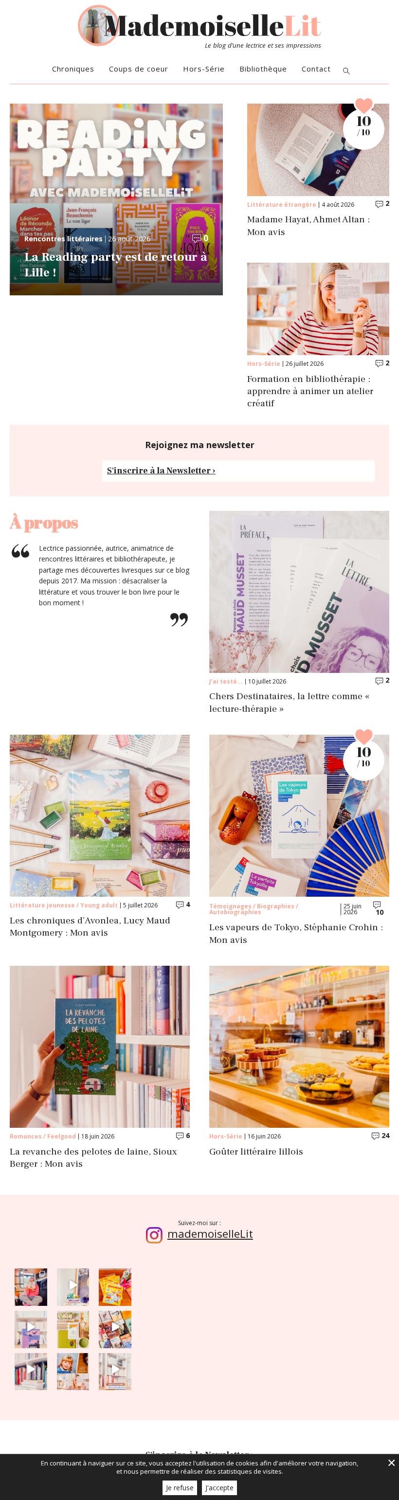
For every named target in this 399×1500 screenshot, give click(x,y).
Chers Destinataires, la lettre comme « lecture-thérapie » (289, 702)
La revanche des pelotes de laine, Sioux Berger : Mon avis (93, 1158)
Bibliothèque (263, 68)
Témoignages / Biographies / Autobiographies (253, 909)
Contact (316, 68)
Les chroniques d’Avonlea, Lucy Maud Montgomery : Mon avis (90, 927)
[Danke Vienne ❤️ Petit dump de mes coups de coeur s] (31, 1284)
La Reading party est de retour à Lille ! (115, 265)
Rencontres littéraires (63, 238)
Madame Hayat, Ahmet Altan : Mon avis (308, 226)
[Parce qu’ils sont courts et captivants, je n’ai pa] (73, 1284)
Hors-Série (204, 68)
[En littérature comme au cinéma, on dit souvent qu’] (115, 1369)
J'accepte (219, 1487)
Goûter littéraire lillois (256, 1152)
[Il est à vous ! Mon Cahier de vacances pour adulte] (115, 1284)
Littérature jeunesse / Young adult (64, 905)
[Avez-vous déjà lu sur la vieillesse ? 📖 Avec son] (31, 1327)
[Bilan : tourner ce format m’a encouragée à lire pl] (31, 1369)
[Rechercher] (346, 72)
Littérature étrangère (281, 204)
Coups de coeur (138, 68)
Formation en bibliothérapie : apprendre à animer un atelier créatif (310, 391)
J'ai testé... (226, 681)
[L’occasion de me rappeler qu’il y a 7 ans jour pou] (73, 1369)
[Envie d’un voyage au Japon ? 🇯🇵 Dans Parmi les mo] (73, 1327)
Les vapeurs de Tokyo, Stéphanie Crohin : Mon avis (296, 934)
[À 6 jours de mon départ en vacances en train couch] (115, 1327)
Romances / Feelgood (43, 1136)
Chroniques (73, 68)
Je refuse (180, 1487)
